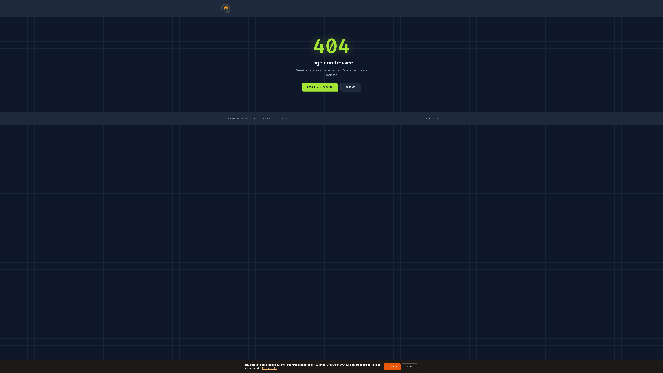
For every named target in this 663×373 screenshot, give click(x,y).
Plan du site (434, 118)
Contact (351, 87)
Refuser (410, 366)
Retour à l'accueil (320, 87)
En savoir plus (269, 368)
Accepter (392, 366)
